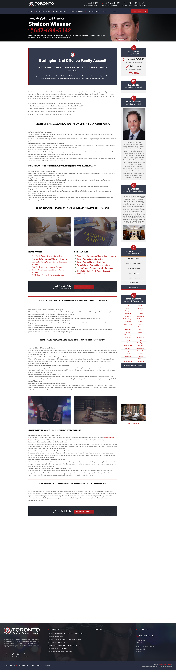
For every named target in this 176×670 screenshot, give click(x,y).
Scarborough (140, 348)
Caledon (140, 313)
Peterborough (128, 345)
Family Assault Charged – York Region (60, 652)
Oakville (128, 340)
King (128, 327)
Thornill (128, 353)
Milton (140, 332)
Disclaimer (36, 665)
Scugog (128, 351)
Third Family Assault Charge (47, 256)
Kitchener (140, 327)
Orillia (140, 340)
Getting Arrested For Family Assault (95, 268)
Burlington (128, 313)
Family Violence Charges (91, 262)
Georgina (128, 321)
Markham (128, 332)
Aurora (140, 305)
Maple (140, 329)
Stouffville (140, 351)
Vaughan (140, 356)
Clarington (128, 316)
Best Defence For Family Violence (48, 275)
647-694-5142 (52, 30)
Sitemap (47, 665)
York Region (140, 361)
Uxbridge (128, 356)
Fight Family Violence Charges (47, 267)
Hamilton (140, 324)
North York (140, 337)
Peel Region (140, 343)
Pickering (140, 345)
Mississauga (128, 335)
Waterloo (128, 359)
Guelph (140, 321)
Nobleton (128, 337)
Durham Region (128, 319)
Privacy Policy (9, 665)
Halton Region (128, 324)
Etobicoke (140, 319)
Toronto (140, 353)
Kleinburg (128, 329)
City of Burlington (133, 423)
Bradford (140, 308)
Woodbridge (128, 361)
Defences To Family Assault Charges (50, 259)
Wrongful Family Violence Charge (94, 265)
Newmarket (140, 335)
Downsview (140, 316)
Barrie (128, 308)
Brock (140, 311)
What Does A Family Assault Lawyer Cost (97, 256)
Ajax (128, 305)
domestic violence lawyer (75, 78)
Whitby (140, 359)
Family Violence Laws (90, 259)
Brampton (128, 311)
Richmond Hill (128, 348)
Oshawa (128, 343)
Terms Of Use (23, 665)
